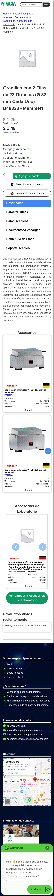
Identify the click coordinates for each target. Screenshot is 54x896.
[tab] (27, 203)
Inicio (9, 664)
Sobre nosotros (15, 672)
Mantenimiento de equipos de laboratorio (28, 700)
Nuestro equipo (15, 668)
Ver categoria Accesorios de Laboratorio (27, 598)
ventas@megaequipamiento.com (24, 730)
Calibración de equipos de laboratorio (27, 696)
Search (46, 4)
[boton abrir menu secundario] (48, 451)
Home (6, 13)
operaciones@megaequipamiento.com (27, 739)
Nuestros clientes (16, 677)
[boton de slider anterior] (13, 546)
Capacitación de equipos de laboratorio (28, 705)
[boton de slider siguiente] (40, 546)
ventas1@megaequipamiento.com (25, 734)
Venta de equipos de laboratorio (24, 692)
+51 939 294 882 (16, 726)
